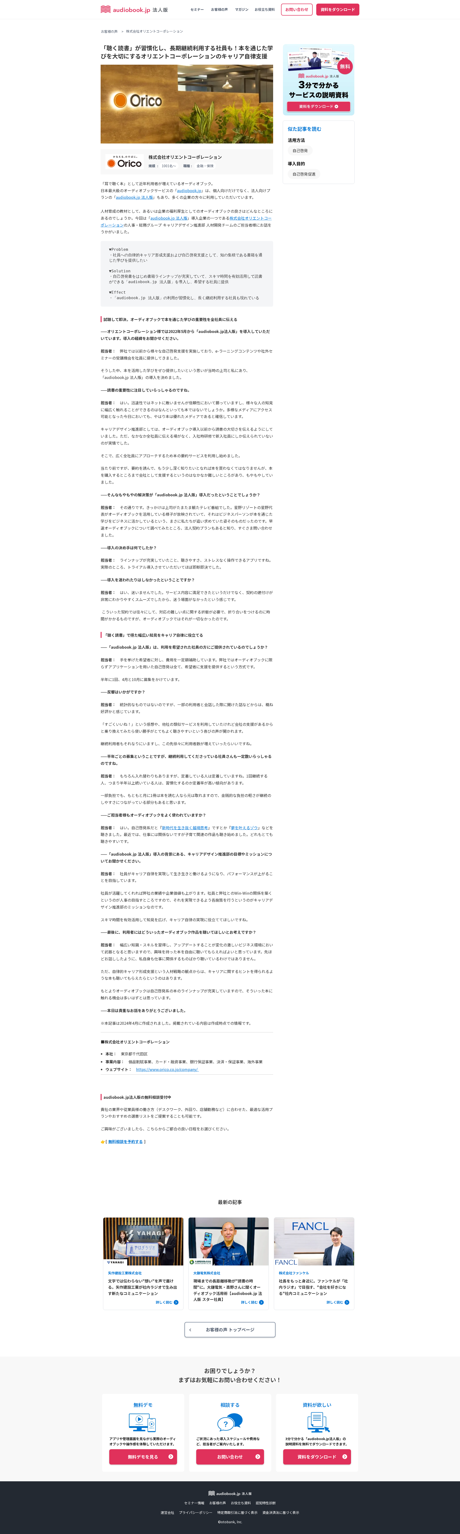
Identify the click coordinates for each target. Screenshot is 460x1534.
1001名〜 (169, 165)
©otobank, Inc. (230, 1522)
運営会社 (167, 1512)
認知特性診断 (266, 1503)
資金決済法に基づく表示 (280, 1512)
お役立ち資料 (265, 9)
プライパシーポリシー (196, 1512)
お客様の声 (219, 9)
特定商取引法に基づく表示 (237, 1512)
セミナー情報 (194, 1503)
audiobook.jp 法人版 (168, 218)
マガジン (241, 9)
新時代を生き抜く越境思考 (185, 827)
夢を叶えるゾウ (244, 827)
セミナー (197, 9)
